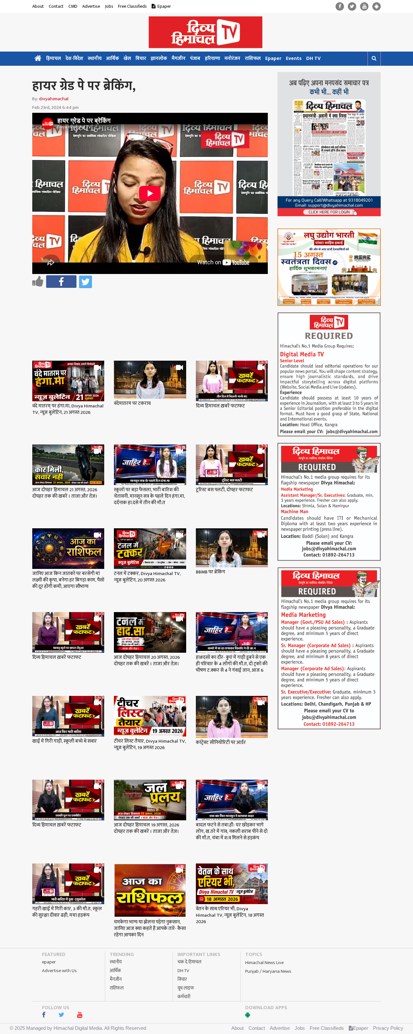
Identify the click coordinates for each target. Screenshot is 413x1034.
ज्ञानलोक (159, 58)
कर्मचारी (183, 997)
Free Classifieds (132, 6)
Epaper (164, 6)
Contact (56, 6)
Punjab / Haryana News (268, 971)
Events (294, 58)
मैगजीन (179, 58)
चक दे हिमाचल (189, 962)
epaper (49, 962)
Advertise (91, 6)
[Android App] (376, 6)
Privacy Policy (388, 1028)
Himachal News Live (264, 963)
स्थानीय (95, 58)
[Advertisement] (152, 307)
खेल (127, 58)
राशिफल (253, 58)
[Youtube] (364, 6)
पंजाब (195, 58)
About (38, 6)
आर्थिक (112, 58)
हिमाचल (53, 58)
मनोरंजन (232, 58)
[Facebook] (340, 6)
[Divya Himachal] (206, 32)
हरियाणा (212, 58)
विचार (141, 58)
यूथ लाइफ (185, 988)
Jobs (109, 6)
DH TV (313, 58)
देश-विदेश (74, 58)
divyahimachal (53, 99)
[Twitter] (352, 6)
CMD (72, 6)
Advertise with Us (59, 971)
